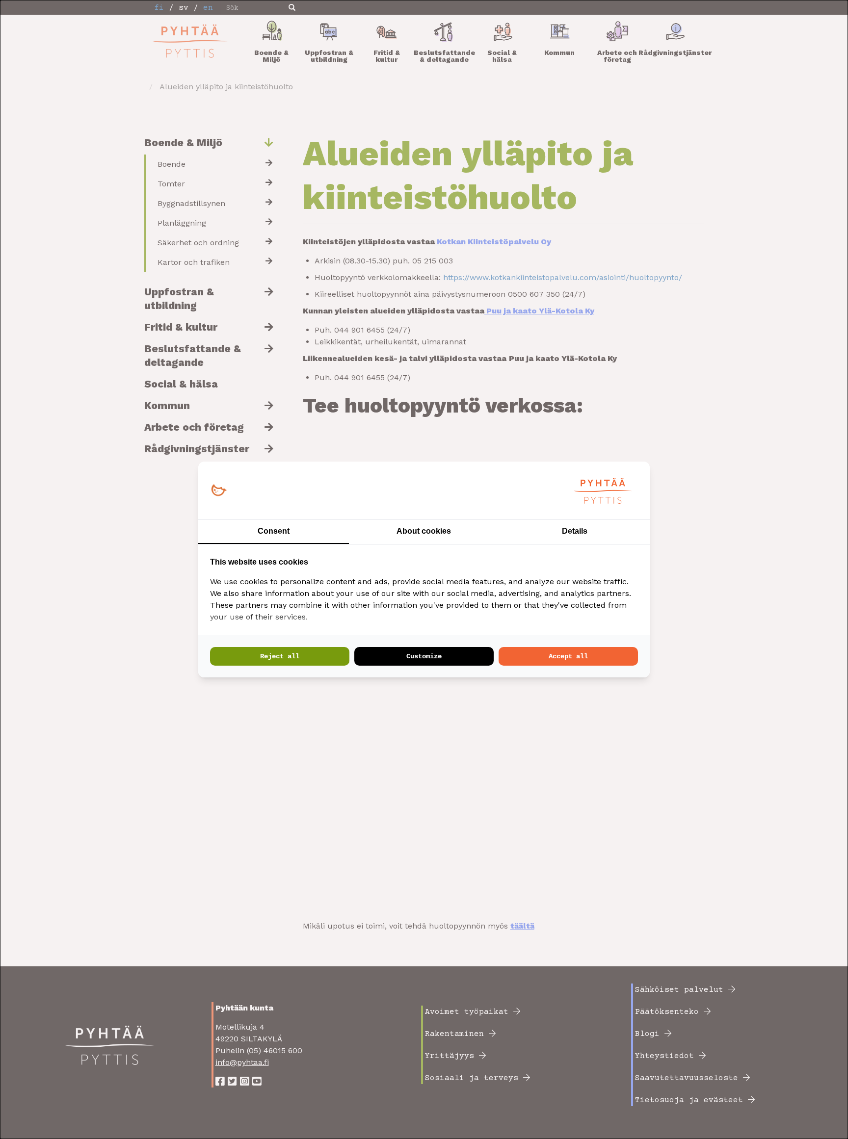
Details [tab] (574, 531)
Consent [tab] (274, 531)
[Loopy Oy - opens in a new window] (218, 490)
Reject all (279, 656)
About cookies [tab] (424, 531)
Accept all (568, 656)
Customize (424, 656)
